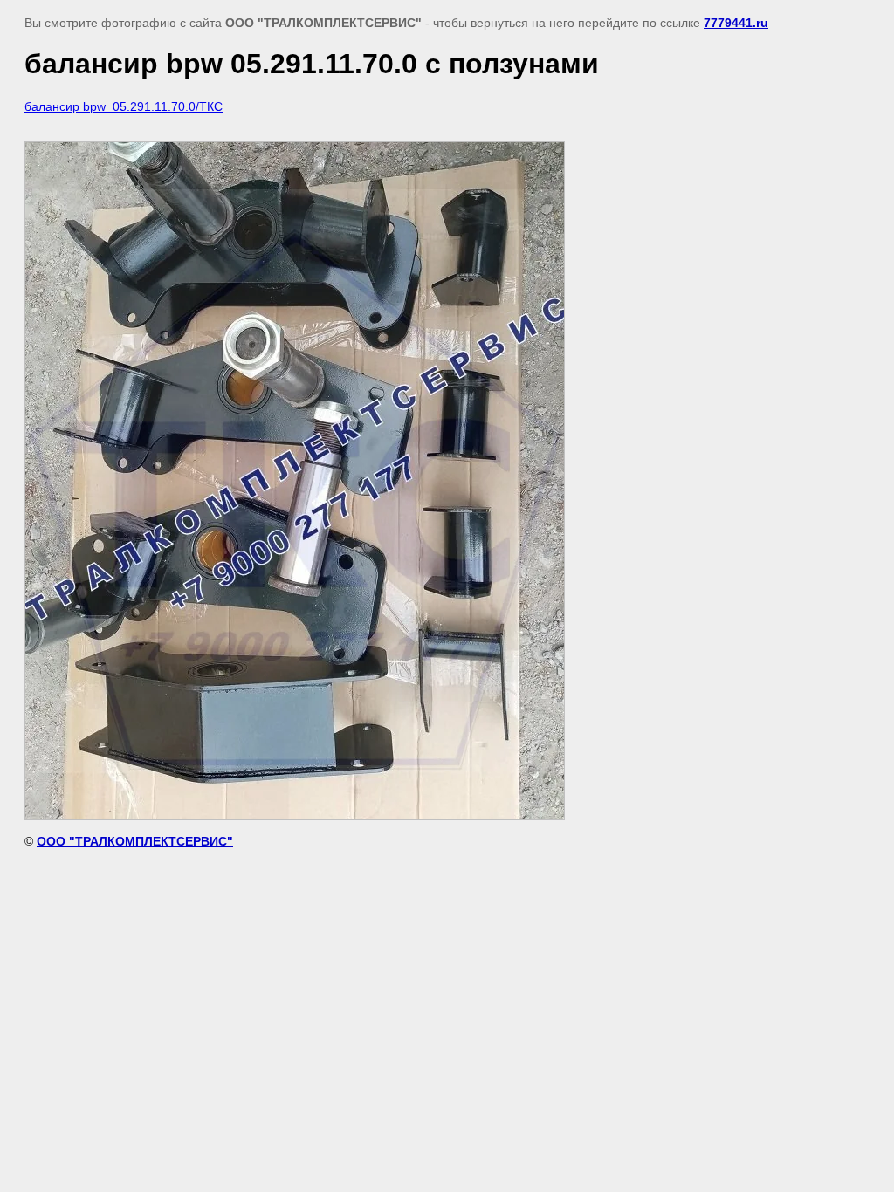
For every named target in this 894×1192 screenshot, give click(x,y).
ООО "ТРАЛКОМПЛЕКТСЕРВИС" (135, 841)
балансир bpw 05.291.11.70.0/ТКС (123, 106)
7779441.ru (736, 23)
